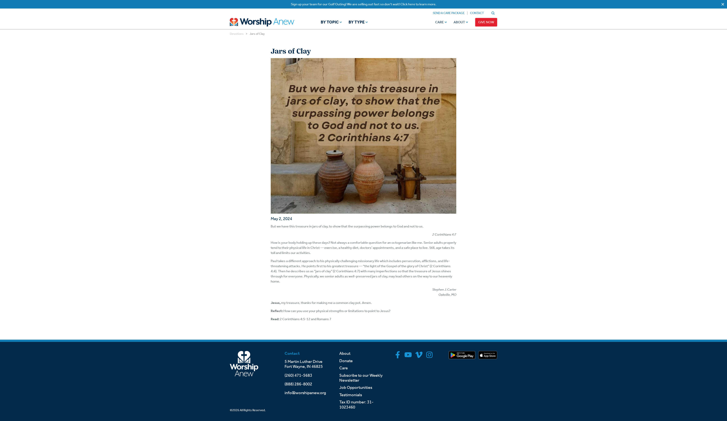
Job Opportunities (355, 387)
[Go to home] (269, 22)
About (459, 22)
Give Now (486, 22)
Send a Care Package (449, 13)
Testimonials (350, 394)
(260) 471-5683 (298, 375)
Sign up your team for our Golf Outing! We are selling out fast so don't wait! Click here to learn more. (363, 4)
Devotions (237, 34)
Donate (346, 360)
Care (439, 22)
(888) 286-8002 (298, 384)
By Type (357, 22)
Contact (477, 13)
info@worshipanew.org (305, 392)
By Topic (330, 22)
